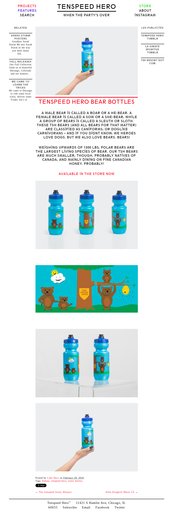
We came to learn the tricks (20, 84)
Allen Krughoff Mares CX (119, 492)
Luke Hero (53, 478)
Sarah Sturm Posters (20, 37)
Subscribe (70, 507)
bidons (46, 481)
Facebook (102, 507)
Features (27, 11)
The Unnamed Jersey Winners (55, 492)
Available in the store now (87, 174)
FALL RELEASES (20, 61)
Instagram (145, 15)
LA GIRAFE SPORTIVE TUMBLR (152, 49)
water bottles (75, 481)
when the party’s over (86, 15)
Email (86, 507)
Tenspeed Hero (86, 6)
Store (145, 6)
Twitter (120, 507)
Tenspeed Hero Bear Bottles (87, 102)
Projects (27, 6)
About (145, 11)
